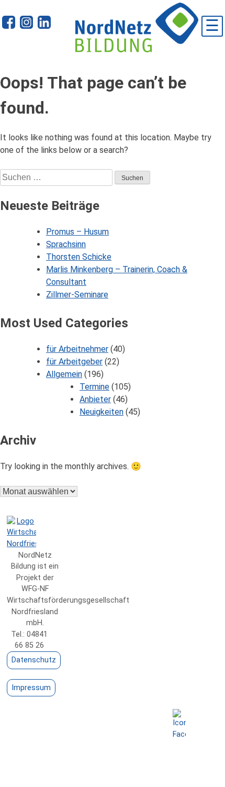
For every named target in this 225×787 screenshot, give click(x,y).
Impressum (31, 687)
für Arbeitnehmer (77, 349)
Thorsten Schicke (78, 257)
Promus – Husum (77, 232)
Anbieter (95, 399)
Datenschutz (34, 660)
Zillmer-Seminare (77, 295)
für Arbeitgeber (74, 362)
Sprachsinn (66, 244)
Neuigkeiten (101, 412)
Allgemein (64, 374)
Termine (94, 387)
